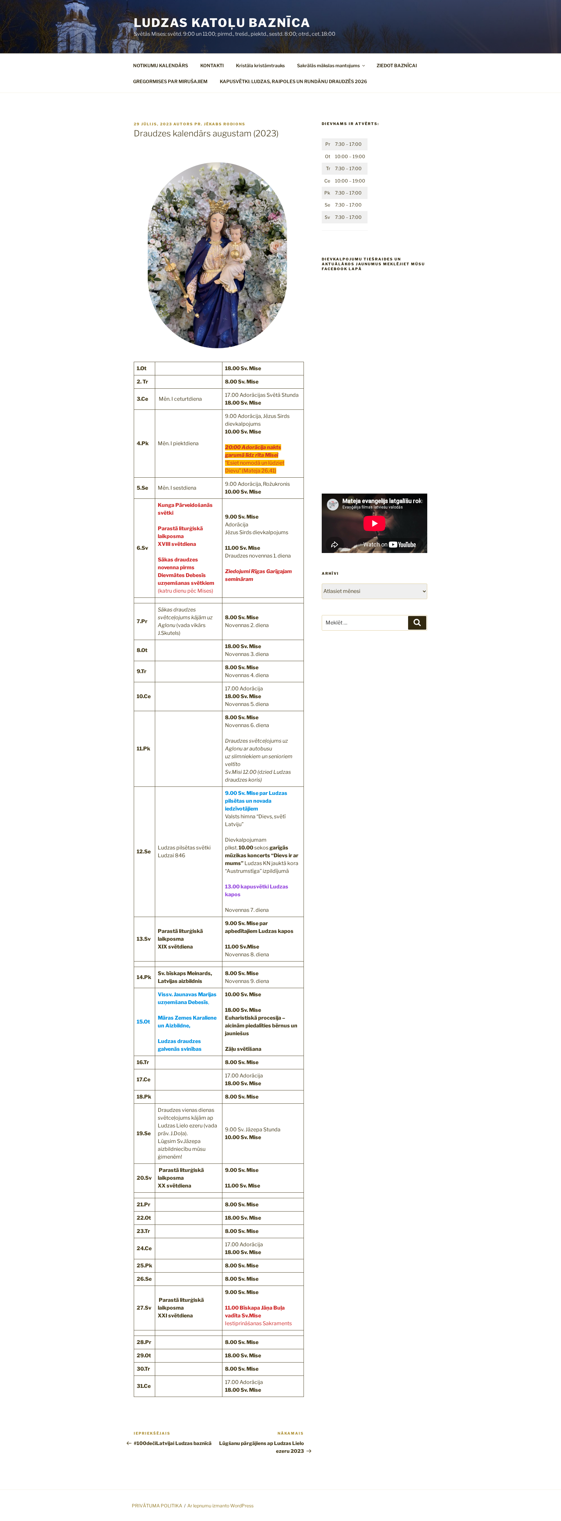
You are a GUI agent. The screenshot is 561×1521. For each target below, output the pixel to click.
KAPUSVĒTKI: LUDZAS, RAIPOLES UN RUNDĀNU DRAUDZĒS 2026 (293, 81)
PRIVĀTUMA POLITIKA (157, 1505)
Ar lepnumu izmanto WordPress (220, 1505)
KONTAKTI (212, 65)
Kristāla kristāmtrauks (260, 65)
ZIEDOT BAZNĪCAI (397, 65)
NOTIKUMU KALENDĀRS (160, 65)
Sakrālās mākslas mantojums (328, 65)
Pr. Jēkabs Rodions (219, 124)
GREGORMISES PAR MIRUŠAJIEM (170, 81)
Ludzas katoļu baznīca (222, 23)
